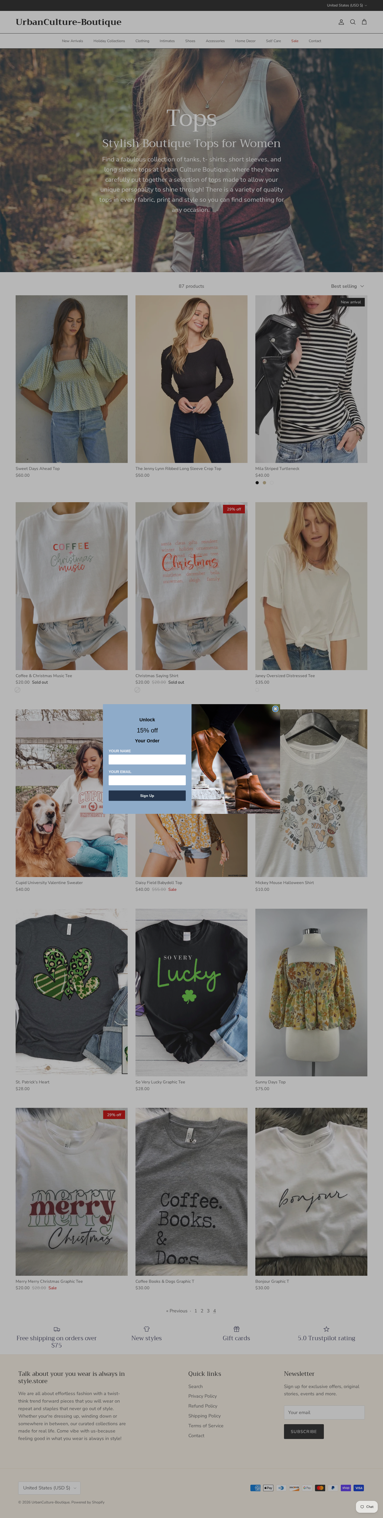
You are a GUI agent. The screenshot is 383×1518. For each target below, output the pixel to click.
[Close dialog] (275, 708)
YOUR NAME (120, 751)
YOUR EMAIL (120, 772)
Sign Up (147, 796)
